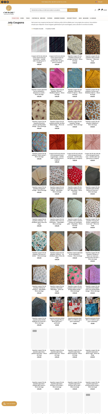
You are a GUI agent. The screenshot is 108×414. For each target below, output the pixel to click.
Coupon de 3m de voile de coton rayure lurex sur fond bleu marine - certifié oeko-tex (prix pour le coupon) (57, 59)
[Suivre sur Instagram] (5, 2)
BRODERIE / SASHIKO (59, 18)
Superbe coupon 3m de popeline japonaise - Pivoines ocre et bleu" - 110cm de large (57, 384)
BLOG (80, 18)
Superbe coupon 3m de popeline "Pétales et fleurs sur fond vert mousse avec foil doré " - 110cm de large (92, 256)
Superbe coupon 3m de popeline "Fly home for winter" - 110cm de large (39, 254)
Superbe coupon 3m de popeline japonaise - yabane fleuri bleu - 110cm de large (39, 353)
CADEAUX (93, 18)
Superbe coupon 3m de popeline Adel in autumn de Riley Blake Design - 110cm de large (75, 288)
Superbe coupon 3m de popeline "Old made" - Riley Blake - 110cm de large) (57, 288)
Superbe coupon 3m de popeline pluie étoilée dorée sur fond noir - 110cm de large (92, 189)
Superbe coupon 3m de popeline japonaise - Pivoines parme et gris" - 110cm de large (92, 384)
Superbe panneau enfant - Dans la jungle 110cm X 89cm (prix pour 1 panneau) (57, 320)
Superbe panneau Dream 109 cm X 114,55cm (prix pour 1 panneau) (92, 319)
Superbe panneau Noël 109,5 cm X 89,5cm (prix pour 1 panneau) (75, 319)
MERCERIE (42, 18)
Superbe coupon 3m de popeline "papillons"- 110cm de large (92, 123)
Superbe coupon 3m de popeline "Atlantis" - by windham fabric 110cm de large (39, 221)
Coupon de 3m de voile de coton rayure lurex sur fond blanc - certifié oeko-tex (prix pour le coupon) (39, 59)
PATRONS (49, 18)
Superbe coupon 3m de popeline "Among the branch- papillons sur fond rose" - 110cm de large (92, 222)
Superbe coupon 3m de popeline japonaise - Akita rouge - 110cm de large (92, 353)
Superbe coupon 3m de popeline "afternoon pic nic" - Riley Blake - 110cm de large (75, 189)
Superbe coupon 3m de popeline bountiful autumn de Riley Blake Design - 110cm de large (39, 124)
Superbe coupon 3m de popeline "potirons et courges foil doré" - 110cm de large (74, 58)
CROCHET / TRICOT (72, 18)
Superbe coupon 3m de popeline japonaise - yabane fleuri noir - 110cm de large (57, 353)
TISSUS (28, 18)
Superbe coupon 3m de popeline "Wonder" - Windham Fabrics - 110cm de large (57, 92)
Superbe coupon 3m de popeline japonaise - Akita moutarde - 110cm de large (75, 353)
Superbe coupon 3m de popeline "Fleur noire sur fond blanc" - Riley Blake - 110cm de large (57, 221)
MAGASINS (85, 18)
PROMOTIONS (15, 18)
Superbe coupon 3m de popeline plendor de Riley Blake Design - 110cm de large (57, 124)
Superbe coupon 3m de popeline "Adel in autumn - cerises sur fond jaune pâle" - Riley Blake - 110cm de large (74, 222)
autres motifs (51, 29)
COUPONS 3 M (35, 18)
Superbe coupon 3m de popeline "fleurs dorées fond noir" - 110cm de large (92, 58)
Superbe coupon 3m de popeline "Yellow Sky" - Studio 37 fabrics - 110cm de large (74, 92)
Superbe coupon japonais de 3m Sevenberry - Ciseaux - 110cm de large (74, 254)
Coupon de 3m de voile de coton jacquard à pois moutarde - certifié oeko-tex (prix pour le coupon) (74, 156)
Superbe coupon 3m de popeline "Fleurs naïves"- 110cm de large (39, 155)
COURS (22, 18)
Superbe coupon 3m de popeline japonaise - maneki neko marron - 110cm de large (39, 384)
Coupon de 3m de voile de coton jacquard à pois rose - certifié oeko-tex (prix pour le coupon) (92, 156)
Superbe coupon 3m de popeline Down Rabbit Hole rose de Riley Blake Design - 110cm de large (92, 288)
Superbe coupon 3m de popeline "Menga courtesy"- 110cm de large (74, 123)
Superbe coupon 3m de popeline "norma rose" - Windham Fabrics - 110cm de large (92, 92)
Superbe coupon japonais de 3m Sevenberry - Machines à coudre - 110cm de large (39, 92)
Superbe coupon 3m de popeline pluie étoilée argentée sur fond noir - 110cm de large (39, 320)
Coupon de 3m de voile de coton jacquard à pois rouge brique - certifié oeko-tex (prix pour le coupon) (57, 157)
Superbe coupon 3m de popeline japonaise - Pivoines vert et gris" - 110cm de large (75, 384)
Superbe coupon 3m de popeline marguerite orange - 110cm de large (39, 188)
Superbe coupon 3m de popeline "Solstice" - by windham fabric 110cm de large (57, 255)
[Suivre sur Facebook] (2, 2)
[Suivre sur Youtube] (8, 2)
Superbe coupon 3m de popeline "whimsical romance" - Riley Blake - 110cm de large (39, 288)
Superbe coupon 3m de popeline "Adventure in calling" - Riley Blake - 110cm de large (57, 189)
